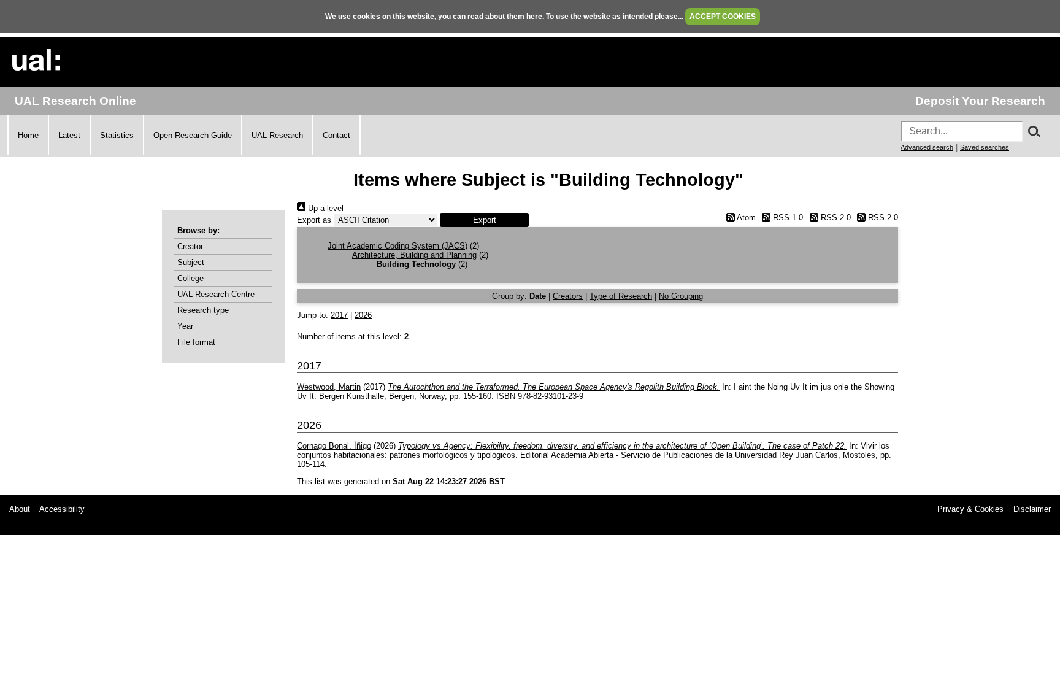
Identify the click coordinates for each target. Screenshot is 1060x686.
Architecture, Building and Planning (414, 255)
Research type (203, 310)
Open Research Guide (192, 135)
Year (185, 326)
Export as (314, 220)
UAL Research (277, 135)
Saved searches (984, 147)
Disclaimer (1032, 509)
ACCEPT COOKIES (722, 16)
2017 (339, 315)
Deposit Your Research (980, 100)
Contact (336, 135)
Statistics (117, 135)
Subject (190, 262)
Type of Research (621, 296)
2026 (363, 315)
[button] (484, 220)
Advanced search (927, 147)
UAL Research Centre (216, 294)
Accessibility (62, 509)
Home (28, 135)
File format (196, 342)
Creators (568, 296)
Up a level (324, 208)
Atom (745, 217)
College (190, 278)
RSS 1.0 (786, 217)
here (534, 16)
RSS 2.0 (834, 217)
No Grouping (681, 296)
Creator (190, 246)
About (19, 509)
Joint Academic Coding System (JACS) (397, 245)
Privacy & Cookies (970, 509)
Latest (69, 135)
